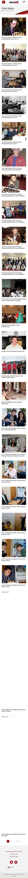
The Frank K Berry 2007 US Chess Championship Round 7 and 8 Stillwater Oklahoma (13, 196)
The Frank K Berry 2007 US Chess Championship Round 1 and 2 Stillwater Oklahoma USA (13, 274)
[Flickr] (15, 862)
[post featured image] (14, 26)
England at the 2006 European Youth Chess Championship (12, 376)
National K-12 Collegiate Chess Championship (11, 325)
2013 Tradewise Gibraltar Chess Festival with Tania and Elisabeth (13, 428)
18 (17, 841)
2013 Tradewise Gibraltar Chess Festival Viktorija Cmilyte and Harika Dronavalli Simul (13, 456)
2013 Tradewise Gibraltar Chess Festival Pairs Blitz (13, 835)
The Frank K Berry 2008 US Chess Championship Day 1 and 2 (12, 142)
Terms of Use (14, 854)
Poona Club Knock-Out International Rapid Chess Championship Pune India (14, 299)
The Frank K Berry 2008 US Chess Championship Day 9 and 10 (12, 38)
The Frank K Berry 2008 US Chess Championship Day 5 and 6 (12, 90)
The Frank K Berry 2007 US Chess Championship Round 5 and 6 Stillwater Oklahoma (13, 222)
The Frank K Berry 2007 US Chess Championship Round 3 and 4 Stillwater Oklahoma (13, 248)
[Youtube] (11, 862)
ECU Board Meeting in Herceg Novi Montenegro (12, 402)
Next (20, 841)
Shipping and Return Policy (14, 851)
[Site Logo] (14, 2)
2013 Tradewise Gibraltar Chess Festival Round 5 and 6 (13, 533)
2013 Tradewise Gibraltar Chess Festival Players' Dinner (13, 710)
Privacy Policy (14, 856)
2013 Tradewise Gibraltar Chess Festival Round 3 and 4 (13, 559)
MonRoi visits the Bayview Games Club (13, 351)
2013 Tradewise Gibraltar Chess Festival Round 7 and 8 (13, 507)
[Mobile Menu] (3, 2)
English (12, 867)
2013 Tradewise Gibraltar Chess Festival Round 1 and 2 (13, 585)
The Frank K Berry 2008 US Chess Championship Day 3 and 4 (12, 116)
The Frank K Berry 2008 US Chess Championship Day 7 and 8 (12, 64)
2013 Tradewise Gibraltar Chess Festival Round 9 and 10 (13, 481)
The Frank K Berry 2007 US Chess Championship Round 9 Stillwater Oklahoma (12, 169)
